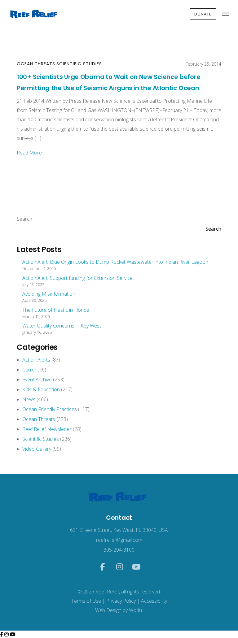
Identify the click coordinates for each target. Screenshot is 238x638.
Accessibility (154, 600)
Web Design (108, 610)
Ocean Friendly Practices (49, 409)
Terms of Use (86, 600)
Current (30, 369)
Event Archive (37, 379)
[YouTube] (12, 634)
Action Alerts (36, 359)
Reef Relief (107, 591)
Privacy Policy (121, 600)
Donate (203, 14)
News (28, 399)
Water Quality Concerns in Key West (61, 325)
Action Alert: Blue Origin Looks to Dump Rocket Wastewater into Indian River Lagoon (115, 261)
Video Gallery (36, 448)
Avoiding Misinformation (48, 293)
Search (24, 218)
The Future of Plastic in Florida (55, 309)
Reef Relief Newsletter (47, 429)
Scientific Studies (79, 64)
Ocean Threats (36, 64)
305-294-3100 (119, 549)
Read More (29, 152)
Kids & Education (41, 389)
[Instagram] (7, 634)
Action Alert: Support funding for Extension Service (77, 278)
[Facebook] (2, 634)
